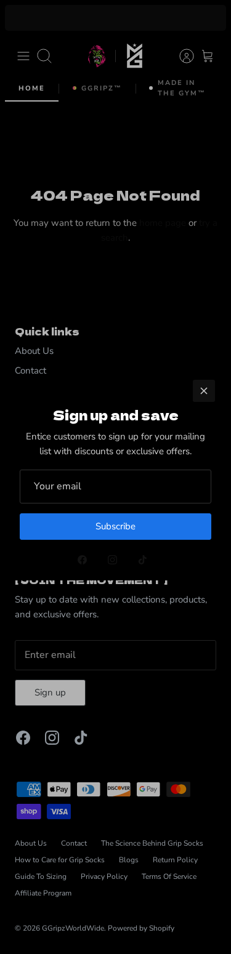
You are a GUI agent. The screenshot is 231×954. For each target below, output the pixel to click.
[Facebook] (82, 560)
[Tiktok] (143, 560)
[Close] (204, 391)
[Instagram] (112, 560)
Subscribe (115, 526)
